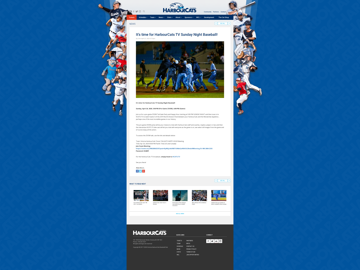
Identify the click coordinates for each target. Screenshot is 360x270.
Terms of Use (190, 252)
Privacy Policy (191, 249)
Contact (223, 12)
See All (222, 23)
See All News (180, 213)
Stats (179, 252)
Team (178, 243)
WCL (178, 254)
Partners (216, 12)
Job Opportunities (192, 254)
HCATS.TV (176, 157)
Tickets (179, 240)
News (178, 249)
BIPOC (188, 243)
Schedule (180, 246)
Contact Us (190, 246)
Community (207, 12)
